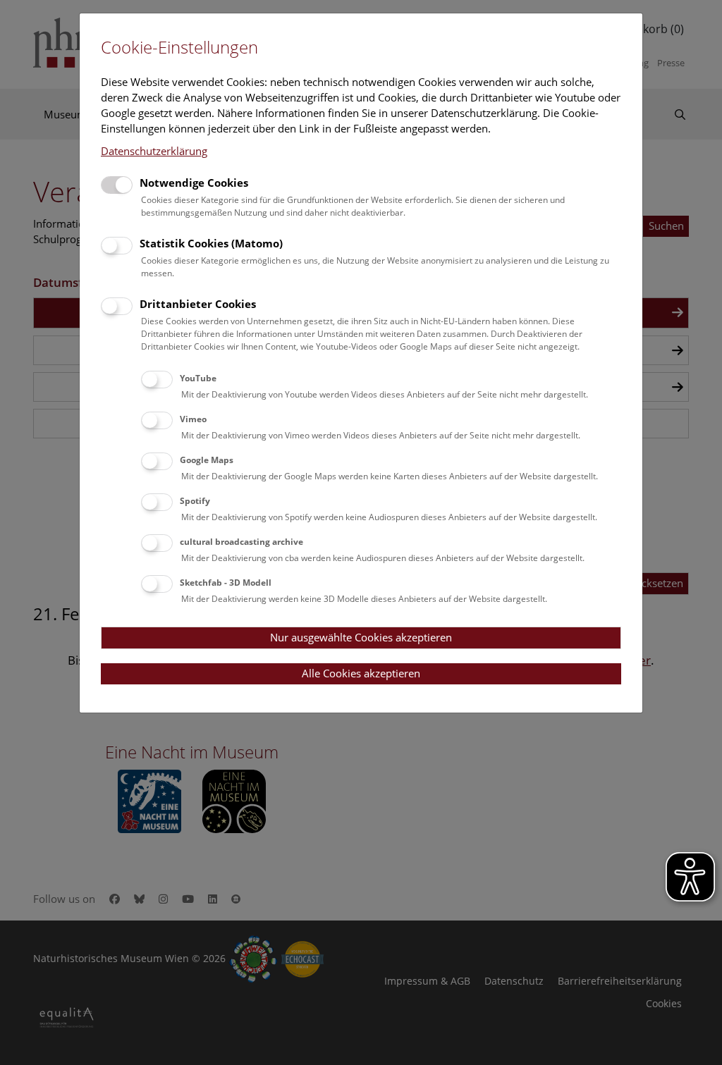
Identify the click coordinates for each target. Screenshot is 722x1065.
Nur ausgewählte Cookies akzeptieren (361, 637)
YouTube (198, 378)
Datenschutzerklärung (154, 151)
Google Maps (206, 460)
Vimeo (193, 419)
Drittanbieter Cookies (198, 304)
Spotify (195, 501)
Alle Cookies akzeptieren (361, 673)
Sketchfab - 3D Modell (225, 583)
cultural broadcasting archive (241, 542)
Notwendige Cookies (194, 183)
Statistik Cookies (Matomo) (211, 243)
